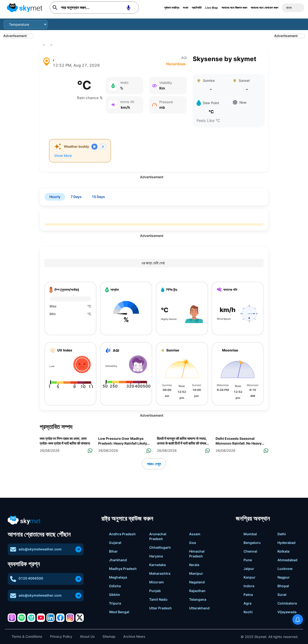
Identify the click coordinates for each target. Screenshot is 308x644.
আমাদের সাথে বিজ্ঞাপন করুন (234, 7)
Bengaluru (252, 543)
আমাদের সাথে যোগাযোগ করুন (264, 7)
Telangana (197, 599)
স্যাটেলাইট (197, 7)
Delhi (281, 534)
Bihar (113, 551)
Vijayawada (286, 612)
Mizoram (156, 582)
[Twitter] (80, 617)
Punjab (155, 591)
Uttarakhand (199, 608)
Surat (281, 595)
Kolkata (283, 551)
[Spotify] (21, 617)
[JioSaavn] (31, 617)
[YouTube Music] (41, 617)
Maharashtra (159, 573)
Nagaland (197, 582)
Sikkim (114, 595)
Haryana (156, 556)
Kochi (248, 612)
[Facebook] (60, 617)
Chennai (250, 551)
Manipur (196, 573)
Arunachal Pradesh (157, 536)
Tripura (115, 603)
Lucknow (285, 569)
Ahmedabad (287, 560)
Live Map (211, 7)
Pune (248, 560)
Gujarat (115, 543)
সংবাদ (185, 7)
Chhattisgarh (160, 547)
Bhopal (283, 586)
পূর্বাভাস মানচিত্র (171, 7)
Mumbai (250, 534)
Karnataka (157, 565)
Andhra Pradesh (122, 534)
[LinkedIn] (50, 617)
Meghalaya (118, 577)
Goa (192, 543)
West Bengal (119, 612)
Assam (194, 534)
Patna (248, 595)
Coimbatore (287, 603)
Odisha (115, 586)
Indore (249, 586)
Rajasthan (197, 591)
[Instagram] (70, 617)
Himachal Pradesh (197, 553)
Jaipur (249, 569)
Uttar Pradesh (160, 608)
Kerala (194, 565)
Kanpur (250, 577)
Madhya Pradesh (123, 569)
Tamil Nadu (158, 599)
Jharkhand (118, 560)
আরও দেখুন (154, 463)
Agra (247, 603)
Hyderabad (286, 543)
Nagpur (283, 577)
